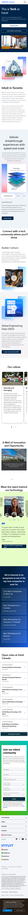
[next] (18, 520)
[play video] (14, 68)
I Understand (7, 910)
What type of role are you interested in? (11, 792)
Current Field (6, 788)
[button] (8, 196)
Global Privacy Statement (11, 902)
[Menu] (25, 2)
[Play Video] (14, 278)
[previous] (10, 520)
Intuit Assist (6, 98)
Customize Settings (19, 910)
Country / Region (6, 783)
